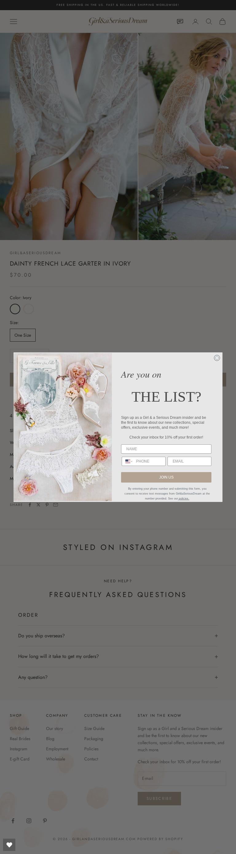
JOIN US (166, 477)
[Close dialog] (217, 358)
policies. (183, 498)
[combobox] (127, 461)
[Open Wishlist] (9, 845)
